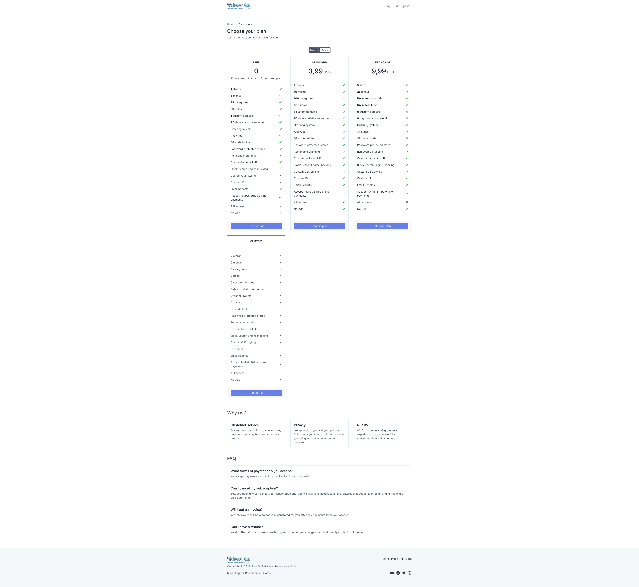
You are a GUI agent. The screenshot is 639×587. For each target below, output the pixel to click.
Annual (325, 50)
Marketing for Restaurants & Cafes (249, 573)
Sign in (404, 6)
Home (230, 24)
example (392, 558)
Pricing (386, 6)
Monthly (314, 50)
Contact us (256, 392)
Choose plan (256, 226)
